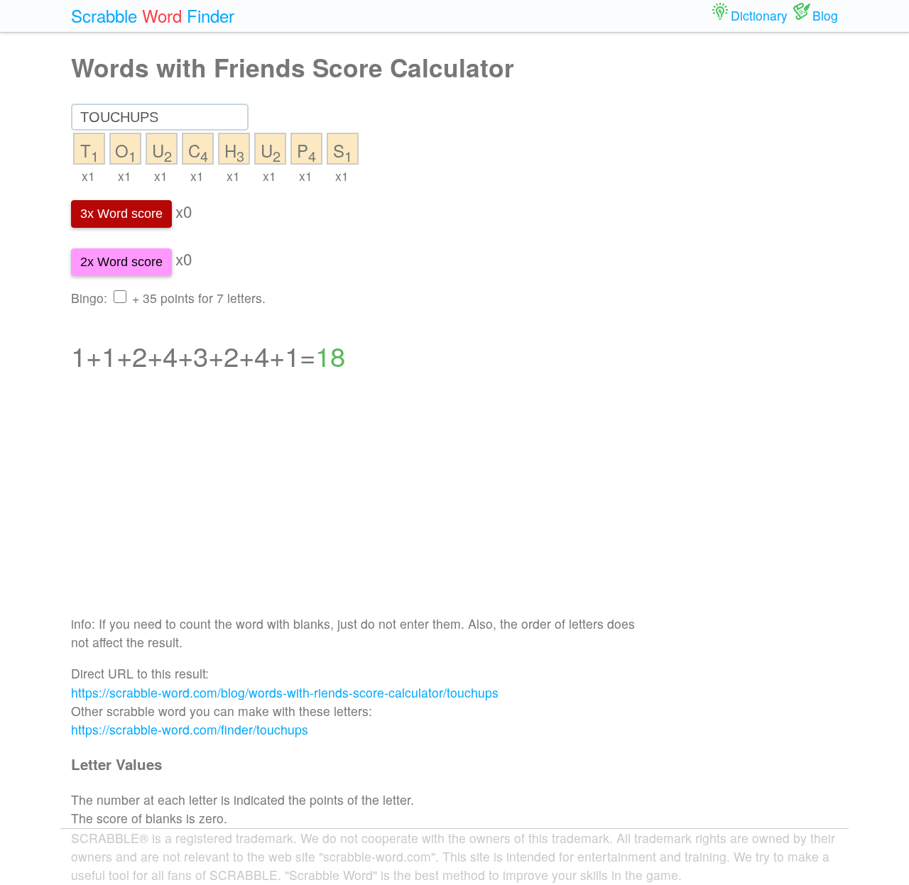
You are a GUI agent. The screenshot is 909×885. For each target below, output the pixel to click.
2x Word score (121, 262)
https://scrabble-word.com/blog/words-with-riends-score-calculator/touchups (285, 692)
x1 (88, 176)
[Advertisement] (356, 502)
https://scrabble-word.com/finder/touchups (189, 729)
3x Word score (121, 214)
